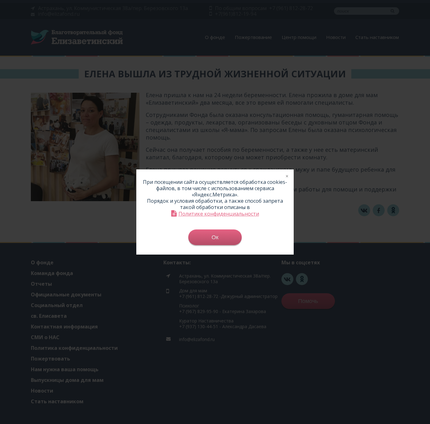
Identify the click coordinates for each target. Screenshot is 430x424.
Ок (215, 237)
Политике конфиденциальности (218, 213)
